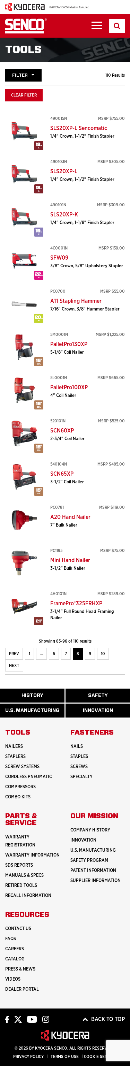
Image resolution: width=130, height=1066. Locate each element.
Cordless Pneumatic (28, 777)
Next (14, 666)
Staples (79, 756)
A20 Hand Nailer (70, 517)
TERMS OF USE (65, 1057)
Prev (14, 654)
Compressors (20, 787)
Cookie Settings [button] (101, 1057)
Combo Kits (18, 797)
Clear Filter (24, 95)
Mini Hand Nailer (70, 560)
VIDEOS (12, 979)
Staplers (15, 756)
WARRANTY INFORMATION (32, 855)
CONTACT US (18, 929)
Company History (90, 830)
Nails (76, 746)
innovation (105, 713)
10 (103, 654)
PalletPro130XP (68, 344)
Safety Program (89, 860)
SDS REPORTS (19, 865)
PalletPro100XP (69, 387)
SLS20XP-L (63, 171)
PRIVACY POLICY (28, 1057)
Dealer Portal (22, 989)
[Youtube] (32, 1019)
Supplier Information (95, 881)
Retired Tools (21, 885)
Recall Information (28, 896)
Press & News (20, 969)
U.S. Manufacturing (34, 713)
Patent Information (93, 870)
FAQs (10, 939)
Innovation (83, 840)
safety (103, 698)
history (37, 698)
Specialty (81, 777)
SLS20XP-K (64, 214)
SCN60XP (62, 431)
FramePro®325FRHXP (76, 603)
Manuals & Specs (24, 875)
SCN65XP (61, 474)
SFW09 (59, 258)
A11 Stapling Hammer (76, 301)
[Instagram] (45, 1019)
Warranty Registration (20, 841)
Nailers (14, 746)
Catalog (15, 959)
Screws (79, 767)
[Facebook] (7, 1019)
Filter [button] (20, 75)
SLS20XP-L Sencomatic (78, 128)
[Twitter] (18, 1019)
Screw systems (22, 767)
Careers (14, 949)
